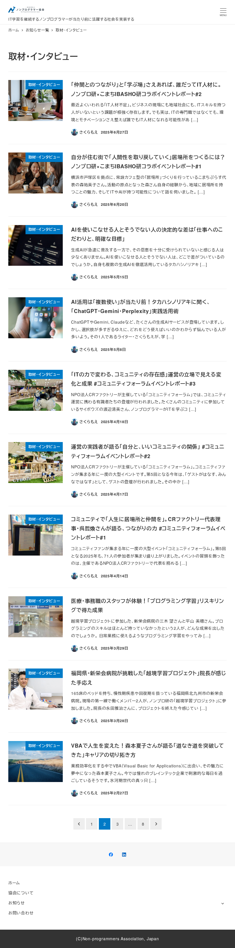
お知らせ (16, 903)
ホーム (14, 883)
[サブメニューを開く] (222, 903)
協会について (21, 893)
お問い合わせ (21, 913)
